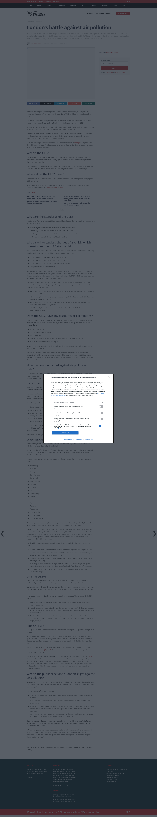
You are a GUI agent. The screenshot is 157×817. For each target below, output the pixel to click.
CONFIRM (65, 433)
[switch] (101, 406)
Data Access (78, 439)
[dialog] (78, 408)
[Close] (110, 378)
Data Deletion (68, 439)
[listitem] (78, 402)
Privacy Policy (89, 439)
